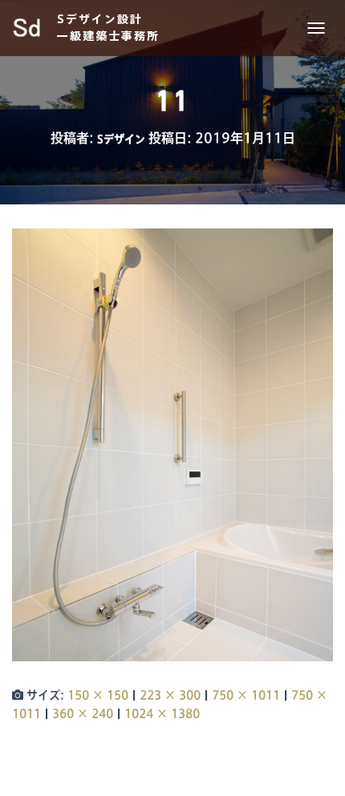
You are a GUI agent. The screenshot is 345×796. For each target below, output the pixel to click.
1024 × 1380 (162, 713)
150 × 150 (97, 695)
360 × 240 (82, 713)
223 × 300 (170, 695)
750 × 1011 (246, 695)
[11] (172, 444)
